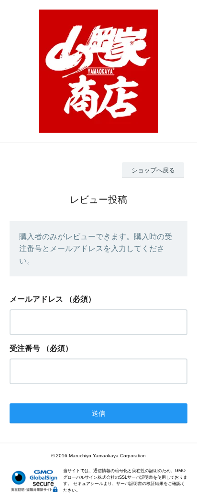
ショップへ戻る (153, 170)
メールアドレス (36, 299)
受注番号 (25, 348)
